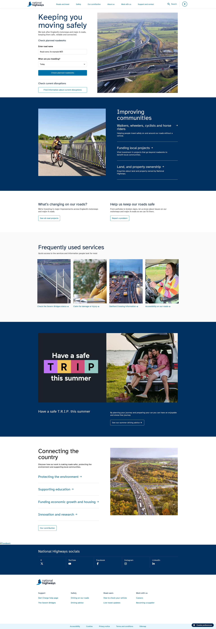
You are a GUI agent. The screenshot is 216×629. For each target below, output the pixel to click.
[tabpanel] (62, 69)
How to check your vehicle (115, 598)
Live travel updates (112, 603)
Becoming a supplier (145, 603)
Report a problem (119, 218)
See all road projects (49, 218)
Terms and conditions (124, 626)
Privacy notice (104, 626)
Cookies (89, 626)
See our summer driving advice (126, 422)
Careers (139, 598)
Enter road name (45, 46)
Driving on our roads (80, 598)
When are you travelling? (49, 59)
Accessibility (75, 626)
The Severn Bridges (47, 603)
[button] (5, 543)
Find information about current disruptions (63, 90)
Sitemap (143, 626)
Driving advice (77, 603)
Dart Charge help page (48, 598)
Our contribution (47, 528)
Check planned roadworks (62, 73)
